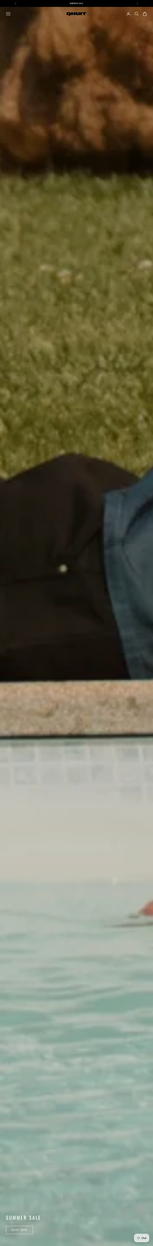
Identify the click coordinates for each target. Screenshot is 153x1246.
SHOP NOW (19, 1229)
